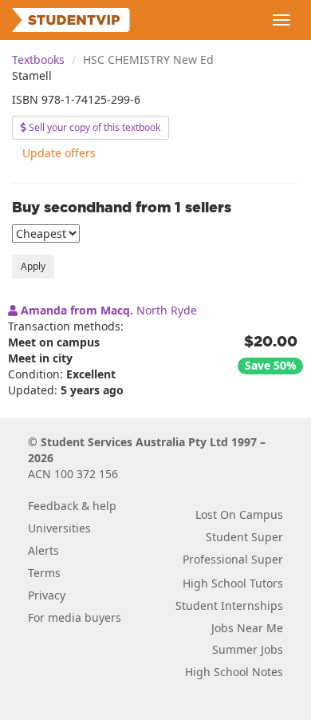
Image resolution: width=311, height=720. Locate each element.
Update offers (59, 152)
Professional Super (233, 559)
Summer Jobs (247, 649)
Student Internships (229, 605)
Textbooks (38, 59)
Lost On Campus (239, 514)
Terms (44, 572)
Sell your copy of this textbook (93, 127)
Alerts (43, 550)
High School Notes (234, 671)
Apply (33, 266)
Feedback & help (72, 505)
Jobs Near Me (247, 627)
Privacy (46, 595)
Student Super (244, 536)
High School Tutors (233, 583)
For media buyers (74, 617)
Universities (59, 528)
